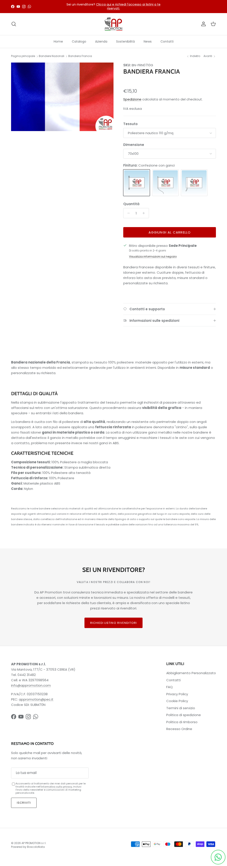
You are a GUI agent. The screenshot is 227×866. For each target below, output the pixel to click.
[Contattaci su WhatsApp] (218, 857)
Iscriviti (24, 803)
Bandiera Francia (80, 56)
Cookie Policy (177, 701)
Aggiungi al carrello (170, 232)
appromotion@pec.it (36, 699)
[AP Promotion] (113, 24)
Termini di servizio (180, 708)
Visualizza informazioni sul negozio (153, 256)
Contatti (167, 41)
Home (58, 41)
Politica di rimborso (182, 722)
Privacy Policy (177, 694)
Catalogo (79, 41)
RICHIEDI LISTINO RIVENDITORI (113, 623)
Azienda (101, 41)
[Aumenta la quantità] (145, 213)
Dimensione (133, 144)
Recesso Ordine (179, 729)
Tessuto (130, 124)
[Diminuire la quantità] (127, 213)
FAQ (169, 687)
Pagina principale (23, 56)
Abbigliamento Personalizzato (191, 673)
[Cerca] (13, 24)
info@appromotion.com (31, 685)
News (148, 41)
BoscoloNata (36, 847)
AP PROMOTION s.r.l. (34, 843)
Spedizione (132, 99)
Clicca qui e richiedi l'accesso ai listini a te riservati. (128, 6)
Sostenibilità (125, 41)
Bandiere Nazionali (51, 56)
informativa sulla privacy (56, 786)
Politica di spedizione (183, 715)
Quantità (131, 204)
